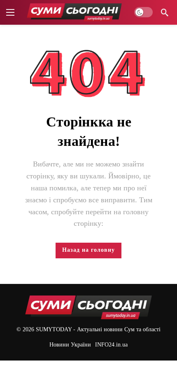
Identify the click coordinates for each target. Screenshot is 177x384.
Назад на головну (88, 250)
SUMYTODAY (54, 329)
